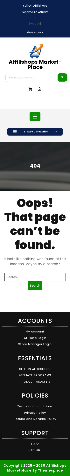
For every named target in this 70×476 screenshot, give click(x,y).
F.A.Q (35, 444)
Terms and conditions (35, 406)
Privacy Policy (35, 413)
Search (62, 77)
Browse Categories (36, 131)
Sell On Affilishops (35, 6)
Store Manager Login (35, 344)
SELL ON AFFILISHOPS (35, 369)
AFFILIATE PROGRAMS (35, 375)
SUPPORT (35, 450)
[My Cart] (30, 89)
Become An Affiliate (35, 12)
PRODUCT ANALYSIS (35, 381)
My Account (35, 331)
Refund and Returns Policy (35, 419)
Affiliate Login (35, 338)
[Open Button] (35, 116)
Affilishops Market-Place (35, 64)
